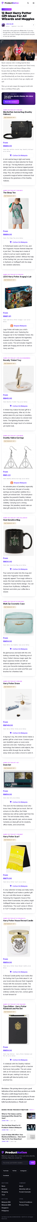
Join (32, 1162)
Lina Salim (9, 24)
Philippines (5, 1210)
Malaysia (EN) (6, 1202)
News (3, 1186)
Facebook (6, 1175)
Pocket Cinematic (25, 1192)
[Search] (28, 3)
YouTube (5, 1170)
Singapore (5, 1208)
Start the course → (11, 102)
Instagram (23, 1170)
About (21, 1186)
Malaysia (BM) (6, 1205)
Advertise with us (24, 1189)
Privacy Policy (24, 1205)
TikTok (14, 1170)
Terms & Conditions (25, 1202)
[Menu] (33, 3)
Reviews (4, 1189)
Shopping (5, 1192)
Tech (3, 1195)
